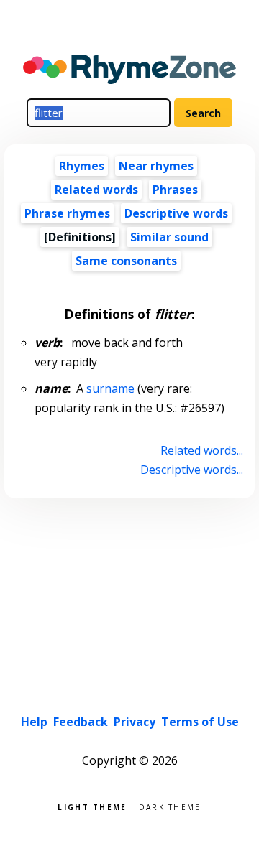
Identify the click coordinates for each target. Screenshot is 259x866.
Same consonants (126, 261)
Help (34, 722)
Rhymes (81, 166)
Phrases (175, 189)
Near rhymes (156, 166)
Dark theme (170, 806)
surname (110, 388)
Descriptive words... (191, 470)
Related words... (201, 450)
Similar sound (169, 237)
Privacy (134, 722)
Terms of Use (200, 722)
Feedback (80, 722)
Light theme (92, 806)
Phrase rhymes (67, 213)
